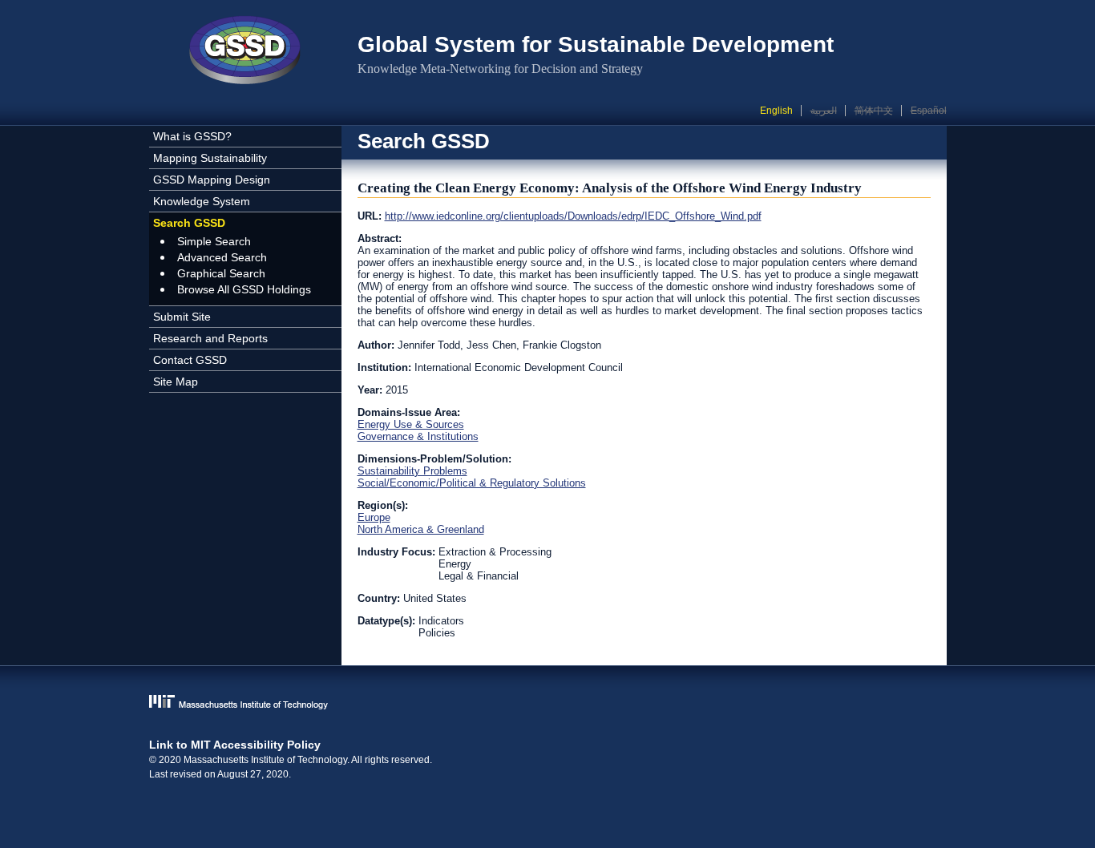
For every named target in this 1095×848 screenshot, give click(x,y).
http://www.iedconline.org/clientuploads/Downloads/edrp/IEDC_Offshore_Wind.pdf (573, 216)
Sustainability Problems (412, 471)
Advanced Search (222, 257)
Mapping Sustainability (210, 157)
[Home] (245, 52)
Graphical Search (221, 273)
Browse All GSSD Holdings (244, 289)
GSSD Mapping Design (211, 179)
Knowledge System (201, 201)
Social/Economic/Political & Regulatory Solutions (472, 483)
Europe (374, 517)
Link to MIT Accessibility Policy (235, 744)
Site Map (175, 381)
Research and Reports (210, 338)
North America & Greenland (421, 529)
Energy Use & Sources (411, 424)
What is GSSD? (192, 136)
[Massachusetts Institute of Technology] (548, 703)
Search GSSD (189, 222)
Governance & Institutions (418, 436)
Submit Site (182, 316)
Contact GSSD (190, 359)
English (776, 110)
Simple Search (214, 241)
